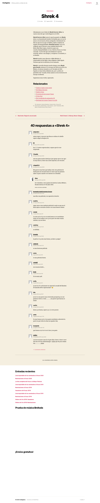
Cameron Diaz (53, 104)
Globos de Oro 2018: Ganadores (24, 399)
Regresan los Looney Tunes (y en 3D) (46, 100)
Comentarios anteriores (39, 349)
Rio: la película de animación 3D (45, 98)
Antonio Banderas (45, 104)
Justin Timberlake (57, 105)
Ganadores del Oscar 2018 (23, 390)
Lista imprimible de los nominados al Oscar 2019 (29, 384)
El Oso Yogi (39, 96)
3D (35, 104)
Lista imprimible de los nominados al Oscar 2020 (29, 375)
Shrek (46, 107)
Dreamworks (37, 105)
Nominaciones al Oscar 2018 (23, 396)
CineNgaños (6, 3)
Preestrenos (50, 11)
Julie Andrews (50, 105)
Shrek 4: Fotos (40, 92)
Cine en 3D (58, 104)
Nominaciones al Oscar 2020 (23, 378)
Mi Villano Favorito (41, 90)
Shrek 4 (49, 107)
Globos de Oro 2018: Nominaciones (25, 402)
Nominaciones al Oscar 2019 (23, 387)
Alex (42, 21)
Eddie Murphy (44, 105)
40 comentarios (59, 21)
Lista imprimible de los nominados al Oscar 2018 (29, 393)
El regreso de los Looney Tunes (45, 94)
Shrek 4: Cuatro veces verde (44, 88)
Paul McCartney (41, 107)
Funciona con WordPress (32, 499)
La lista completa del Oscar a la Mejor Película (28, 381)
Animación (38, 104)
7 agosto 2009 (49, 21)
